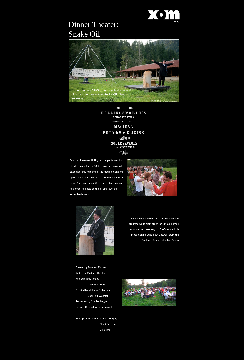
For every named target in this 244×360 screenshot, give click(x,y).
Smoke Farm (170, 223)
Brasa (174, 240)
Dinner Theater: (93, 24)
